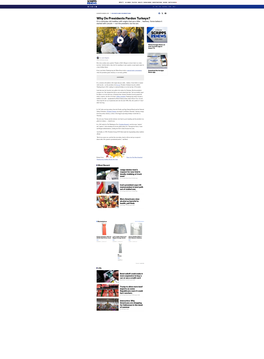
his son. (118, 85)
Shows (165, 2)
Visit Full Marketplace (139, 221)
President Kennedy (124, 124)
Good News (164, 6)
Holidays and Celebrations (121, 13)
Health (140, 2)
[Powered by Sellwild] (142, 263)
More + (174, 6)
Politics (134, 2)
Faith (157, 6)
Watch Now (172, 2)
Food (160, 6)
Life (153, 6)
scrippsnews (88, 6)
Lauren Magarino (105, 58)
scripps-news (92, 6)
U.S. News (128, 2)
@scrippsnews (97, 6)
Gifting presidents (121, 96)
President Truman (111, 111)
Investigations (157, 2)
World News (147, 2)
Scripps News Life (103, 13)
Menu (121, 2)
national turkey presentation (134, 70)
